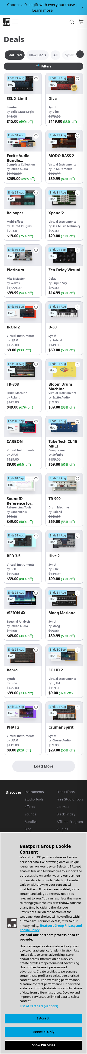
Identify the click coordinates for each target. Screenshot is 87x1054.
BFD (13, 569)
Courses (63, 806)
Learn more (42, 10)
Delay (52, 279)
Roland (57, 340)
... (80, 53)
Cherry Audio (61, 740)
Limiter (12, 107)
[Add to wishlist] (36, 79)
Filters (46, 66)
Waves (15, 283)
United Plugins (21, 226)
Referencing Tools (19, 507)
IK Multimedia (62, 169)
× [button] (82, 7)
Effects (30, 806)
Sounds (30, 814)
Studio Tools (34, 799)
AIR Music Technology (67, 226)
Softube (57, 455)
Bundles (31, 821)
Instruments (34, 792)
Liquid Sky (59, 283)
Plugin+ (62, 829)
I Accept (43, 1018)
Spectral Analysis (18, 622)
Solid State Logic (22, 112)
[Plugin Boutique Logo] (6, 22)
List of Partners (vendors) (39, 1006)
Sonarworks (19, 512)
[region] (43, 943)
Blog (28, 829)
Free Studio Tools (70, 799)
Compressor (56, 450)
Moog (56, 626)
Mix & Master (16, 279)
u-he (55, 112)
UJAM (14, 340)
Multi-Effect (15, 222)
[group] (23, 99)
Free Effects (66, 792)
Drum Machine (17, 393)
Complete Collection (21, 164)
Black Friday (66, 814)
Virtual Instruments (62, 164)
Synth (52, 107)
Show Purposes (43, 1045)
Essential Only (43, 1032)
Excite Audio (19, 169)
